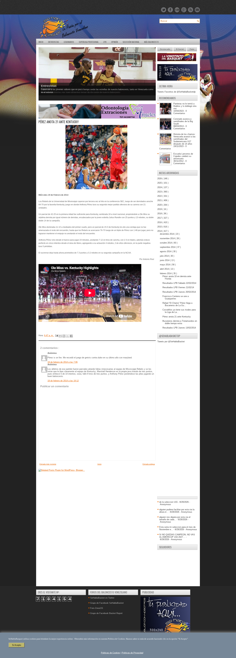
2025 (159, 183)
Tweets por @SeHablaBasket (171, 341)
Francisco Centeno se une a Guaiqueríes (175, 297)
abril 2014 (165, 269)
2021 (159, 200)
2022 (159, 196)
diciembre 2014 (167, 234)
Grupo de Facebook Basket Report (106, 613)
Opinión (114, 42)
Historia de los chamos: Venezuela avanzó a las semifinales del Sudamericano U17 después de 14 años (184, 139)
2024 (159, 187)
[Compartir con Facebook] (71, 336)
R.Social (180, 49)
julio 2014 (164, 256)
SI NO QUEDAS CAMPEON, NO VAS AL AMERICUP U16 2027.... (177, 535)
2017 (159, 218)
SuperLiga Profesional (89, 42)
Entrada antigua (149, 464)
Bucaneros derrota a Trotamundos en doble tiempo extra (179, 322)
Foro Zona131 (96, 608)
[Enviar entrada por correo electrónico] (56, 335)
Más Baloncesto (151, 42)
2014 (159, 231)
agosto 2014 (166, 251)
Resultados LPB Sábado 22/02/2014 (179, 283)
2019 (159, 209)
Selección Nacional (131, 42)
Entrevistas (53, 42)
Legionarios (69, 42)
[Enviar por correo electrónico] (60, 336)
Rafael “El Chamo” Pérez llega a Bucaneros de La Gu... (177, 304)
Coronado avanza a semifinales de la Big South (183, 121)
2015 (159, 226)
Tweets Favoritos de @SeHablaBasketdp (176, 92)
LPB (104, 42)
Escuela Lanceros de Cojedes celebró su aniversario (183, 156)
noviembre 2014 (167, 238)
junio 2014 (165, 260)
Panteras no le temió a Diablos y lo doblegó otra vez (184, 106)
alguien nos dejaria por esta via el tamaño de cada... (174, 518)
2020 (159, 205)
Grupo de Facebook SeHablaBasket (107, 603)
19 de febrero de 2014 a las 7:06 (63, 362)
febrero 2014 (166, 273)
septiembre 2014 (168, 247)
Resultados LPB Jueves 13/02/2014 (179, 328)
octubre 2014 (166, 243)
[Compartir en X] (67, 336)
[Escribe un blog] (64, 336)
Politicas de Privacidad (132, 653)
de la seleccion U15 (168, 502)
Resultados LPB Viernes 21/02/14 (178, 287)
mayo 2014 (165, 264)
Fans (192, 49)
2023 (159, 191)
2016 (159, 222)
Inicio (41, 42)
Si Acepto (16, 645)
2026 (159, 178)
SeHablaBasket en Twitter (102, 598)
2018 (159, 213)
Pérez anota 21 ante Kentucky (176, 316)
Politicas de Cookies (110, 653)
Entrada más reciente (47, 464)
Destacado (165, 49)
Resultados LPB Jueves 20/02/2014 (179, 292)
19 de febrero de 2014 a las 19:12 (63, 381)
